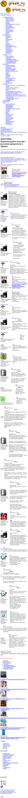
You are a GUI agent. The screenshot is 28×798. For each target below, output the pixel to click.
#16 (16, 384)
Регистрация (7, 13)
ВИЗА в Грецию (6, 661)
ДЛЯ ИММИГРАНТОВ (8, 665)
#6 (13, 241)
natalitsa (2, 344)
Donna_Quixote (4, 610)
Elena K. (2, 512)
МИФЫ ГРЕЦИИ (7, 757)
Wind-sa (2, 590)
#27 (10, 585)
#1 (12, 168)
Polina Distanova (4, 553)
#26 (4, 568)
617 (7, 403)
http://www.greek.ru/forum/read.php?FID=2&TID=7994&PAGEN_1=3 (11, 185)
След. (10, 162)
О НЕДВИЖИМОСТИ (8, 667)
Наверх (2, 796)
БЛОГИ (5, 768)
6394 (7, 377)
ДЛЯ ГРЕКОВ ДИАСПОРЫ (9, 666)
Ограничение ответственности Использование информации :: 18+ (8, 791)
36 (6, 562)
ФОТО (4, 766)
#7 (10, 261)
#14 (13, 355)
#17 (17, 397)
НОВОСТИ (3, 671)
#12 (21, 334)
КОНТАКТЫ (6, 744)
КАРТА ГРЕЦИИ (7, 758)
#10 (13, 306)
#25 (10, 555)
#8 (12, 276)
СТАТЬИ (5, 748)
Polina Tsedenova (4, 209)
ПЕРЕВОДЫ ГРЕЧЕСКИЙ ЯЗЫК (10, 762)
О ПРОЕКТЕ (6, 743)
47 (6, 347)
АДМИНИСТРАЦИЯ (8, 668)
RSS (1, 163)
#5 (12, 223)
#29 (4, 625)
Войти (2, 13)
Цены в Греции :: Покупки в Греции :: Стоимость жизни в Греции (14, 160)
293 (7, 521)
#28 (10, 611)
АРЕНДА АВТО (7, 760)
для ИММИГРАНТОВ (19, 158)
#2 (4, 181)
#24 (4, 547)
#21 (10, 481)
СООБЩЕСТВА (6, 767)
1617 (7, 361)
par (1, 396)
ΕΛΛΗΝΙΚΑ (3, 15)
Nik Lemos (3, 369)
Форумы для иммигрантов (7, 159)
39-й (2, 192)
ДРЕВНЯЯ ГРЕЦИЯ (7, 755)
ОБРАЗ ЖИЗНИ (6, 764)
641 (7, 201)
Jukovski (2, 637)
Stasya (2, 352)
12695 (7, 176)
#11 (12, 317)
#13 (13, 344)
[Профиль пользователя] (4, 173)
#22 (11, 511)
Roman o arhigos (4, 166)
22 (6, 619)
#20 (5, 459)
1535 (7, 216)
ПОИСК (5, 747)
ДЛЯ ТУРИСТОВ (7, 663)
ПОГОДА (5, 761)
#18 (5, 406)
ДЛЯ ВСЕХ (5, 664)
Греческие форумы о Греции (7, 158)
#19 (9, 430)
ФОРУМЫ (5, 660)
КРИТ (4, 759)
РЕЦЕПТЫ (5, 765)
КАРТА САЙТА (6, 746)
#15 (12, 368)
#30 (9, 634)
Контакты (8, 15)
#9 (12, 290)
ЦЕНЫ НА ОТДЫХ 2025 (8, 754)
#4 (11, 212)
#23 (10, 529)
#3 (9, 190)
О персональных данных (6, 793)
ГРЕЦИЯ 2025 (6, 753)
